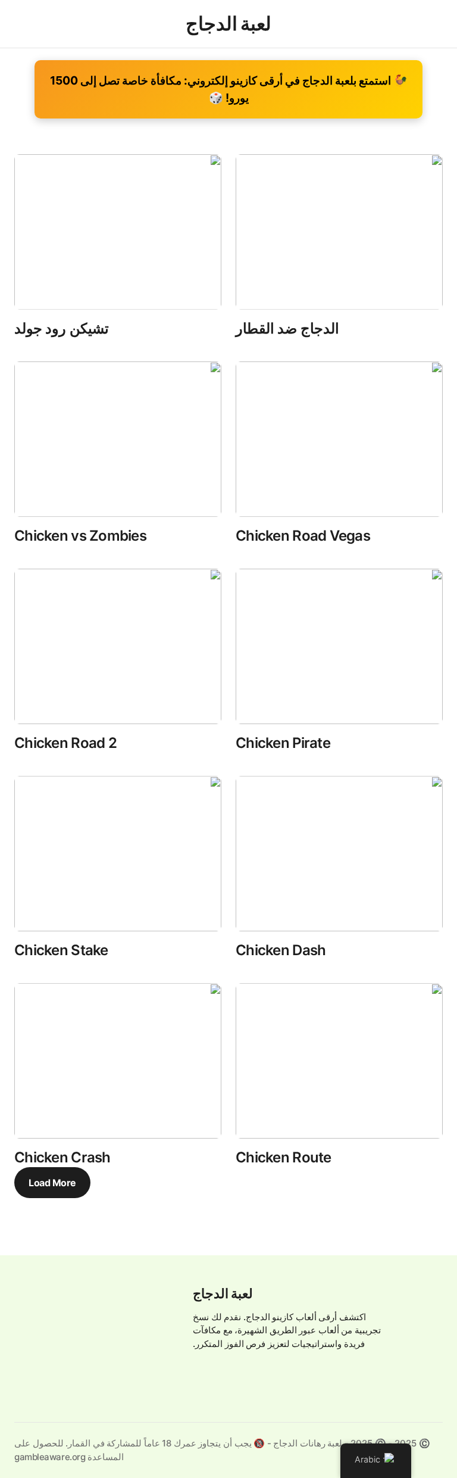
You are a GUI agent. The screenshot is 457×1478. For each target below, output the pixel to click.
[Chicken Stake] (117, 853)
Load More (52, 1183)
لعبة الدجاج (223, 1293)
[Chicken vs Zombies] (117, 439)
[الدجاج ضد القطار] (339, 232)
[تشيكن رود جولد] (117, 232)
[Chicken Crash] (117, 1061)
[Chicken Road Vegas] (339, 439)
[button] (425, 24)
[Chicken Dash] (339, 853)
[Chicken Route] (339, 1061)
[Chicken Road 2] (117, 646)
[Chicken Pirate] (339, 646)
